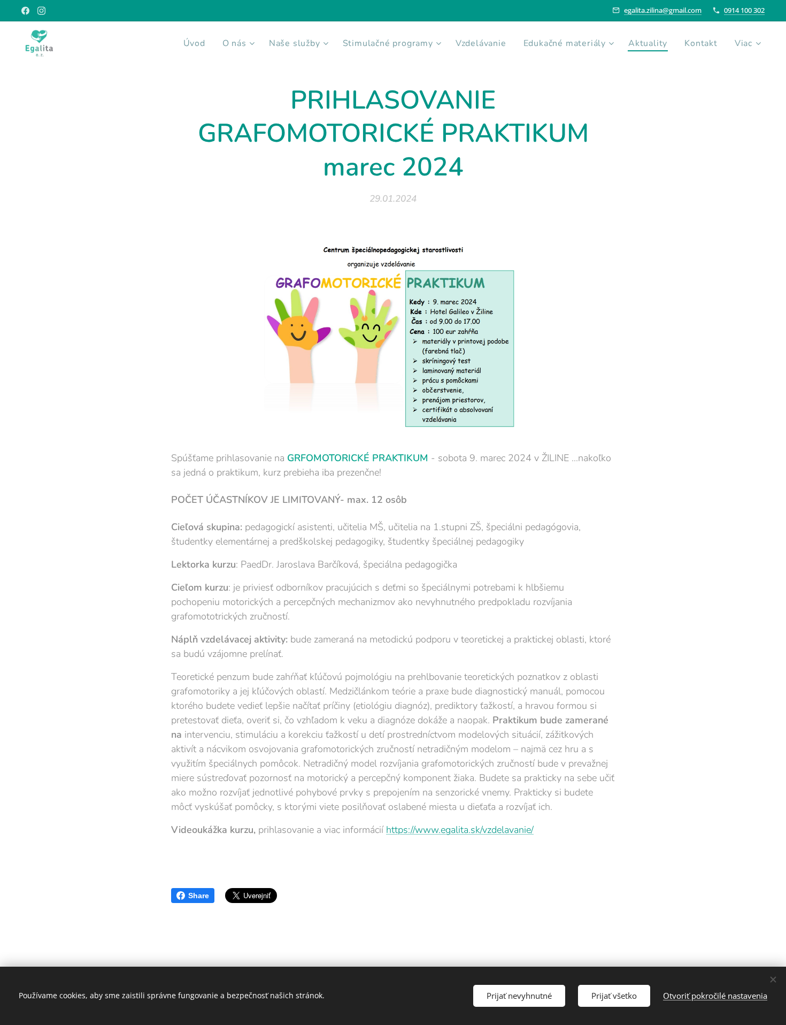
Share (198, 895)
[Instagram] (41, 11)
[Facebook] (25, 11)
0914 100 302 (744, 10)
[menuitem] (197, 43)
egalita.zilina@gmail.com (663, 10)
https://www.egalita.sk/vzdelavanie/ (460, 829)
